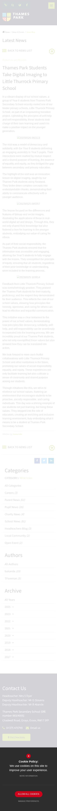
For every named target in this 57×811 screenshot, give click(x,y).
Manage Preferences (28, 801)
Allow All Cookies (28, 794)
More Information (29, 776)
